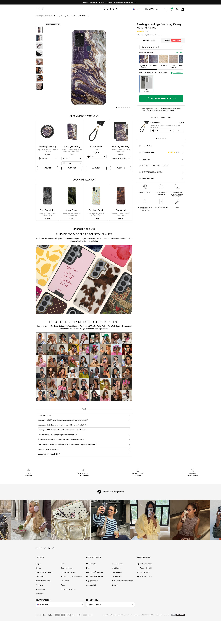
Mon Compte (91, 564)
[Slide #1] (118, 107)
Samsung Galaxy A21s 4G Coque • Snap (47, 214)
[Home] (110, 9)
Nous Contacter (117, 564)
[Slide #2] (119, 107)
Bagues (38, 568)
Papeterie (39, 585)
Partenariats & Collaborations (122, 581)
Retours (114, 585)
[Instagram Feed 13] (31, 520)
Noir (96, 150)
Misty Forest (71, 210)
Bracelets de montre (43, 581)
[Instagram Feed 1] (110, 520)
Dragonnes (65, 581)
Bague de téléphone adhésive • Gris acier (47, 151)
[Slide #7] (129, 107)
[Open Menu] (37, 9)
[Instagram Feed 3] (190, 520)
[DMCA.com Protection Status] (178, 615)
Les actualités (117, 576)
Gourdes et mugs (67, 568)
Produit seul (149, 40)
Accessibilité (91, 585)
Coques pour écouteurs (44, 572)
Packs (173, 40)
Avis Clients (116, 568)
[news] (171, 9)
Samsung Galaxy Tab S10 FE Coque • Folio (120, 151)
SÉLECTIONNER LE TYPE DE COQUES (153, 73)
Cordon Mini (96, 147)
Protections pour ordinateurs (71, 576)
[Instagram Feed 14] (71, 520)
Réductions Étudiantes (94, 572)
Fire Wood (121, 210)
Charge (63, 564)
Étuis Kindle (40, 576)
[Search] (43, 9)
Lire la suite (178, 73)
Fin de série (40, 593)
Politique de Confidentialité (129, 615)
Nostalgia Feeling (47, 147)
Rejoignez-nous (92, 581)
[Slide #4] (123, 107)
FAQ (88, 568)
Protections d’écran (68, 589)
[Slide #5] (125, 107)
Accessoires (40, 589)
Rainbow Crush (96, 210)
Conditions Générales (111, 615)
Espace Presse (117, 572)
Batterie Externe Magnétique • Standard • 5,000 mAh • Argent (72, 151)
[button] (143, 31)
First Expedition (47, 210)
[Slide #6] (127, 107)
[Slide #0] (116, 107)
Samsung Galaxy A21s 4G (44, 16)
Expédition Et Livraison (94, 576)
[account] (177, 9)
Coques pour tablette (68, 572)
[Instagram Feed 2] (150, 520)
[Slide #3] (121, 107)
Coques (38, 564)
